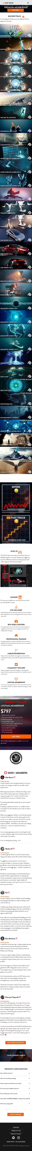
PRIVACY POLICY (16, 1134)
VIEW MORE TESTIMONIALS (15, 1043)
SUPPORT (16, 1127)
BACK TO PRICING (15, 1114)
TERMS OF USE (16, 1131)
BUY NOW (16, 10)
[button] (28, 3)
